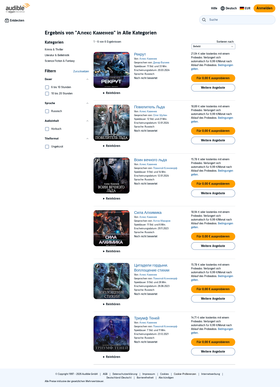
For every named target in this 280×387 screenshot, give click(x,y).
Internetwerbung (211, 374)
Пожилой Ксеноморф (165, 168)
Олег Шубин (160, 115)
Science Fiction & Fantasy (60, 61)
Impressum (149, 374)
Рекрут (140, 54)
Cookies (164, 374)
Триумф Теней (146, 318)
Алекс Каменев (148, 58)
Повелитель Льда (149, 107)
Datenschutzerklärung (125, 374)
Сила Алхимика (148, 212)
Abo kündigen (166, 377)
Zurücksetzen (81, 71)
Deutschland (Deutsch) (119, 377)
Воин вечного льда (150, 160)
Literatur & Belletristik (57, 55)
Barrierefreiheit (145, 377)
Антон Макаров (161, 220)
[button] (67, 79)
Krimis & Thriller (54, 49)
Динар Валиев (161, 62)
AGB (105, 374)
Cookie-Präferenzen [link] (185, 374)
